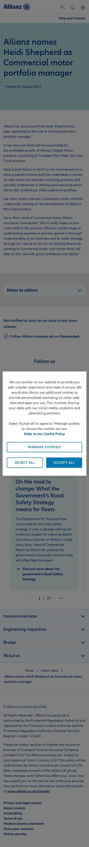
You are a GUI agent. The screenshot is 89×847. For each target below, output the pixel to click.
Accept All (64, 462)
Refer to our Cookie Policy (44, 434)
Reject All (25, 462)
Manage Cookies (44, 447)
